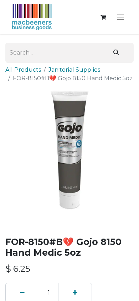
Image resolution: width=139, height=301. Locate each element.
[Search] (116, 53)
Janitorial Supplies (74, 69)
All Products (23, 69)
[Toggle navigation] (120, 17)
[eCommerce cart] (103, 17)
